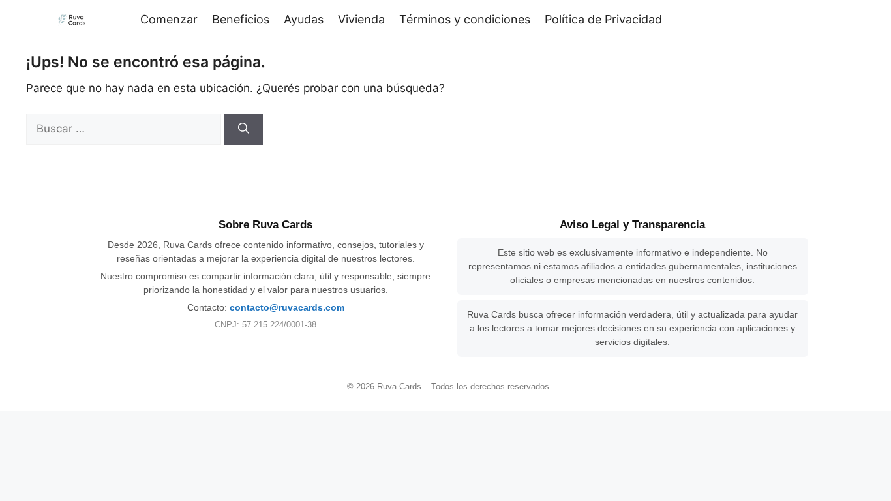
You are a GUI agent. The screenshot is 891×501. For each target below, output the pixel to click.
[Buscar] (243, 129)
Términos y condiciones (464, 19)
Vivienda (361, 19)
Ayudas (304, 19)
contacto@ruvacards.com (287, 307)
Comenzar (169, 19)
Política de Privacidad (603, 19)
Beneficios (240, 19)
